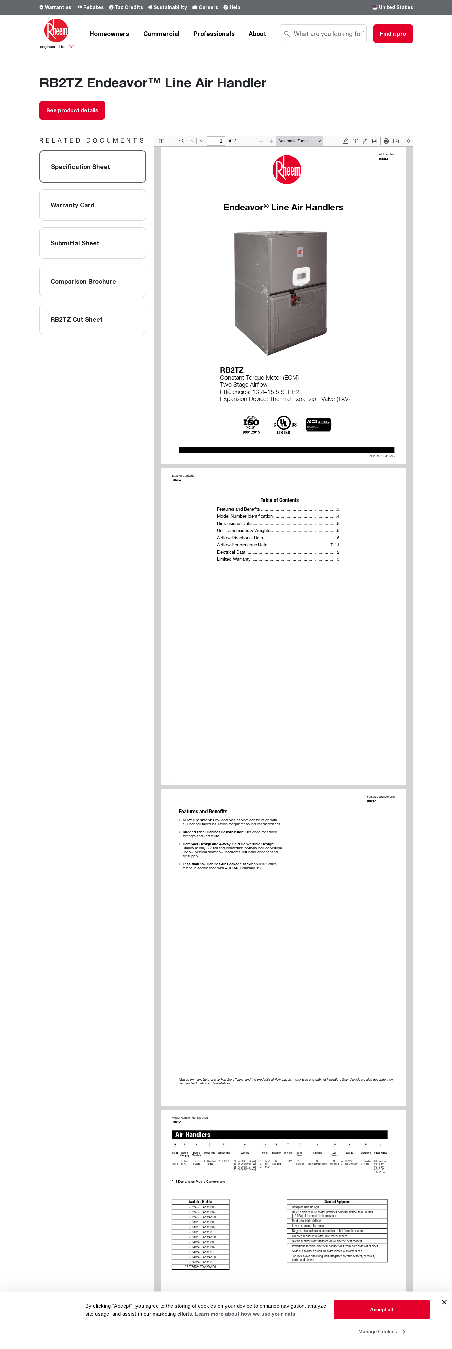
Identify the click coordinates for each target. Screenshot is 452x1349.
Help (235, 7)
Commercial (161, 33)
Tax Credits (129, 7)
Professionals (214, 33)
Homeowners (109, 33)
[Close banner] (444, 1302)
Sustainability (170, 7)
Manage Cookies (377, 1331)
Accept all (381, 1309)
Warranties (58, 7)
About (257, 33)
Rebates (93, 7)
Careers (208, 7)
